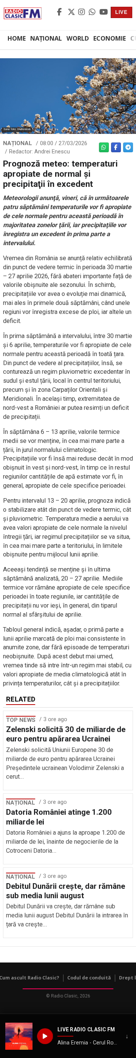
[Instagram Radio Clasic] (82, 12)
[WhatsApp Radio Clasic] (93, 12)
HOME (17, 38)
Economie (109, 38)
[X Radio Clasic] (72, 12)
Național (46, 38)
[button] (18, 1036)
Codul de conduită (89, 978)
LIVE (121, 12)
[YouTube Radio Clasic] (103, 12)
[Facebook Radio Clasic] (61, 12)
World (77, 38)
